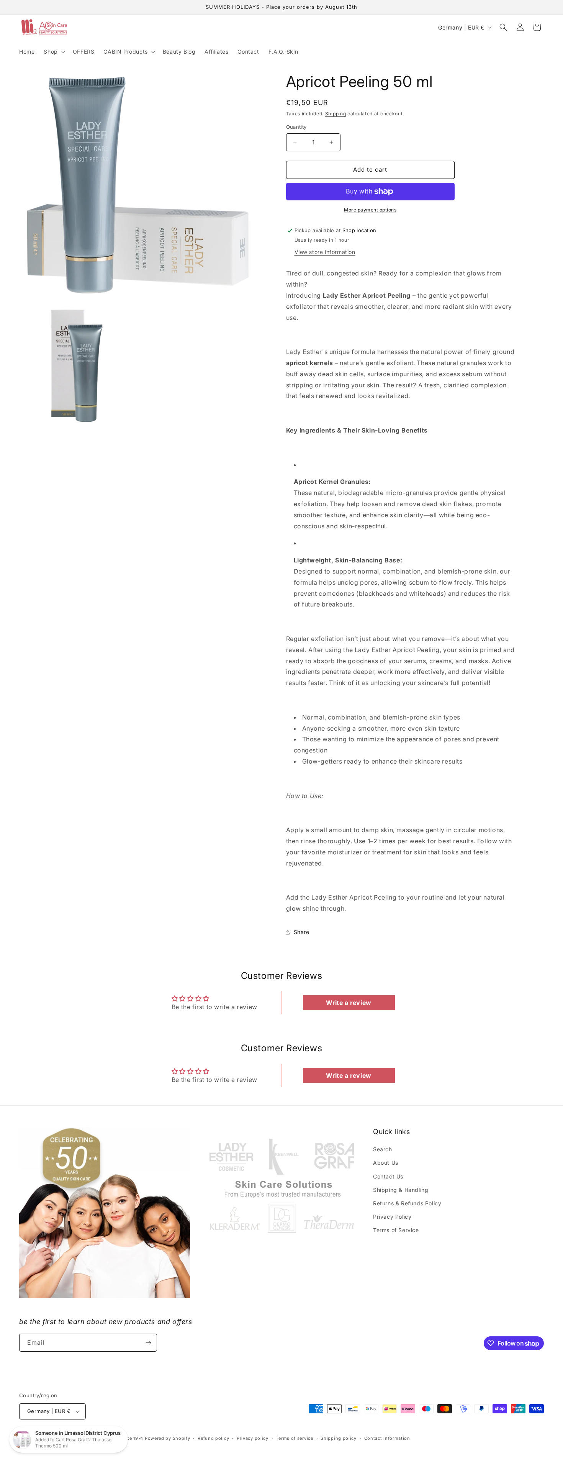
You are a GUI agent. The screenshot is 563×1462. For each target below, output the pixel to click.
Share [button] (301, 932)
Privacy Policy (392, 1216)
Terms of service (294, 1438)
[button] (53, 52)
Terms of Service (396, 1230)
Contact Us (388, 1176)
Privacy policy (252, 1438)
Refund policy (213, 1438)
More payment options (370, 210)
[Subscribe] (148, 1343)
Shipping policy (339, 1438)
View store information (325, 252)
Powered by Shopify (167, 1438)
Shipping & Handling (400, 1190)
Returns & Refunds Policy (407, 1203)
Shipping (335, 113)
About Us (385, 1162)
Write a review (348, 1002)
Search (382, 1149)
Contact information (387, 1438)
